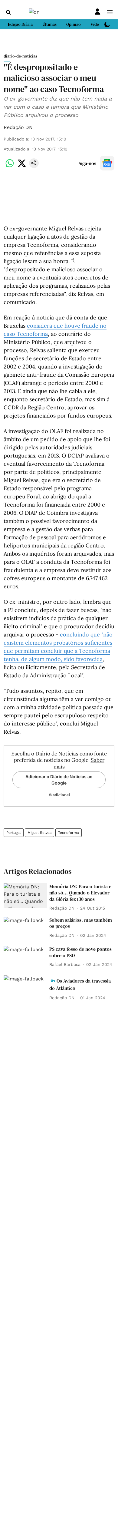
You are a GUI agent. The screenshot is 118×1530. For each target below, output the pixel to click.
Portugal (13, 833)
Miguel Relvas (39, 833)
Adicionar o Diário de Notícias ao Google (59, 779)
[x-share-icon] (22, 166)
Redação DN (18, 127)
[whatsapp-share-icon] (10, 166)
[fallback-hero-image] (25, 895)
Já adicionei (59, 795)
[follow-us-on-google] (107, 163)
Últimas (49, 24)
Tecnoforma (68, 833)
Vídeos (96, 24)
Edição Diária (20, 24)
